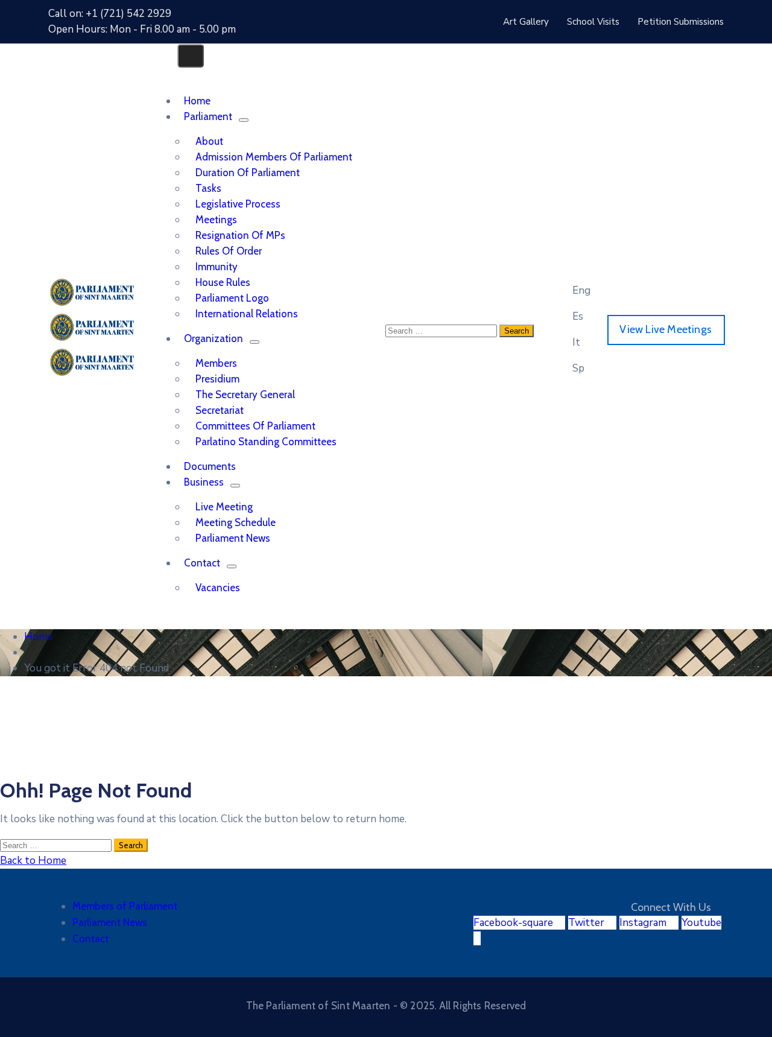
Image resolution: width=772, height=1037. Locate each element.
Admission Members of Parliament (273, 157)
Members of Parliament (124, 906)
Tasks (208, 188)
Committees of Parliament (255, 426)
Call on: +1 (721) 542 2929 (109, 14)
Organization (213, 338)
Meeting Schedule (235, 522)
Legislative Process (237, 204)
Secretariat (219, 410)
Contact (202, 563)
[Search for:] (57, 845)
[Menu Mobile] (190, 56)
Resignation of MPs (240, 235)
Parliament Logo (232, 298)
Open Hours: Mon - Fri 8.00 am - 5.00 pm (142, 29)
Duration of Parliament (247, 172)
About (209, 141)
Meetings (216, 220)
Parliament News (232, 538)
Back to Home (33, 860)
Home (38, 637)
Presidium (217, 379)
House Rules (222, 282)
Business (204, 482)
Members (216, 363)
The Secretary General (245, 394)
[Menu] (243, 120)
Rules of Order (228, 251)
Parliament (208, 116)
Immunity (216, 267)
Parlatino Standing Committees (266, 442)
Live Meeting (224, 507)
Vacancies (217, 588)
